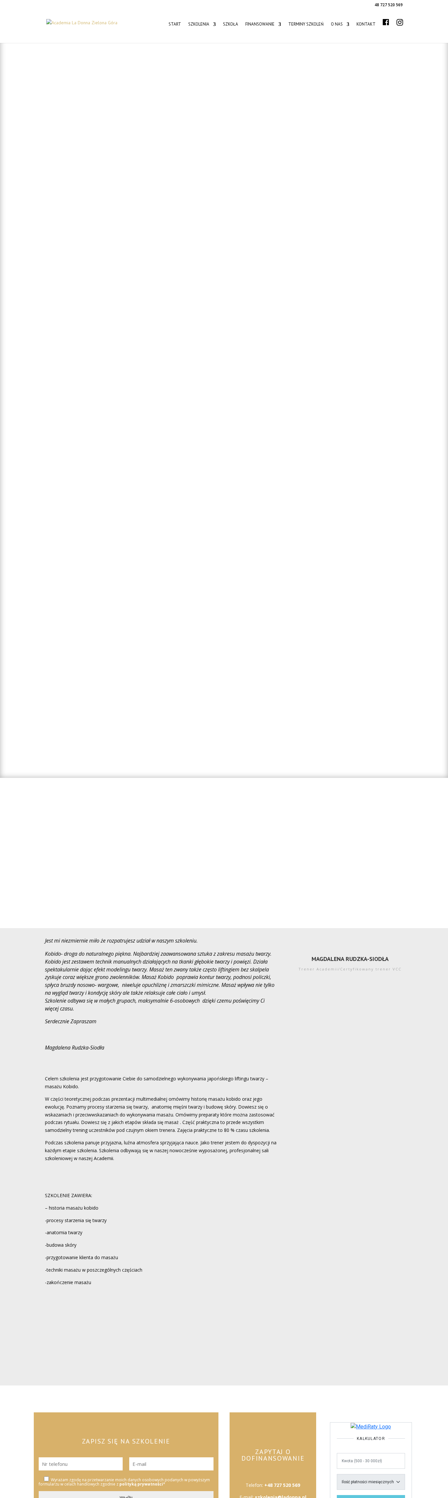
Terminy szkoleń (306, 24)
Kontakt (366, 24)
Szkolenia (198, 24)
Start (175, 24)
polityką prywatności (141, 1484)
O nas (337, 24)
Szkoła (230, 24)
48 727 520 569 (389, 5)
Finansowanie (260, 24)
